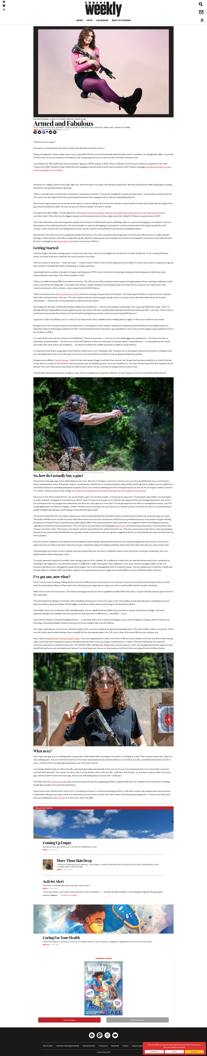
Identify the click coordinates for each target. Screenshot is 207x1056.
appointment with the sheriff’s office (63, 638)
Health (46, 944)
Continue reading (70, 895)
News (35, 129)
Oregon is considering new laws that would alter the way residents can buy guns (110, 490)
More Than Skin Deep (74, 860)
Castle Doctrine (61, 360)
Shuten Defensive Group (66, 294)
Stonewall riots (64, 241)
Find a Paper (69, 1020)
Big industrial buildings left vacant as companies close (70, 847)
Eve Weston (46, 129)
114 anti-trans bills (59, 781)
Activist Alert (53, 881)
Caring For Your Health (61, 937)
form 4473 (121, 525)
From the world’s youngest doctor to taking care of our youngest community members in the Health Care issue (97, 942)
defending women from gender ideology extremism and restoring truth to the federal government (121, 212)
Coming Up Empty (57, 842)
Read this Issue (138, 1020)
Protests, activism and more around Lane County (66, 885)
